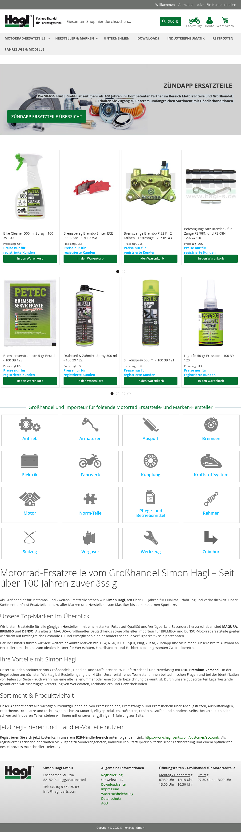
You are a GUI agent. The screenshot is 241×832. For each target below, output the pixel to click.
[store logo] (33, 21)
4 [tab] (129, 393)
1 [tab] (117, 271)
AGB (104, 803)
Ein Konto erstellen (221, 4)
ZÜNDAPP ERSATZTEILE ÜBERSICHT (46, 116)
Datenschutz (111, 798)
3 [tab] (123, 393)
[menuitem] (26, 38)
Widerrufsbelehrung (117, 794)
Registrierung (112, 775)
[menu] (120, 44)
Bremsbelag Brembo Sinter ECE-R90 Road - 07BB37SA (89, 235)
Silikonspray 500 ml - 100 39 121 (149, 360)
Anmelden (186, 4)
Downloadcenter (114, 784)
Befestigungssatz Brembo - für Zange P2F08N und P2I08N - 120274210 (208, 233)
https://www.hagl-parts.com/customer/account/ (182, 737)
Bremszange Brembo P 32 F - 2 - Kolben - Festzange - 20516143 (149, 235)
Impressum (110, 789)
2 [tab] (123, 271)
